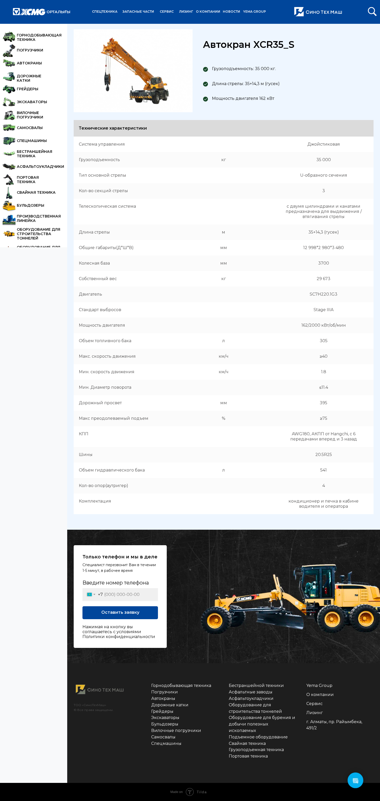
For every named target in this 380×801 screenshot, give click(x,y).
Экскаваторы (165, 717)
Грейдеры (162, 711)
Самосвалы (163, 737)
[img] (372, 11)
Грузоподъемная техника (256, 749)
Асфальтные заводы (250, 692)
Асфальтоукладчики (251, 698)
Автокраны (163, 698)
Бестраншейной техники (256, 685)
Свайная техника (247, 743)
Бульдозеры (164, 724)
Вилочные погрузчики (176, 730)
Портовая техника (248, 756)
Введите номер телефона (115, 583)
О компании (320, 694)
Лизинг (314, 712)
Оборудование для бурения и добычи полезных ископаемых (262, 724)
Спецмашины (166, 743)
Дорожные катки (169, 704)
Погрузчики (164, 692)
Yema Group (319, 685)
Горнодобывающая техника (181, 685)
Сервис (314, 703)
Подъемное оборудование (258, 737)
